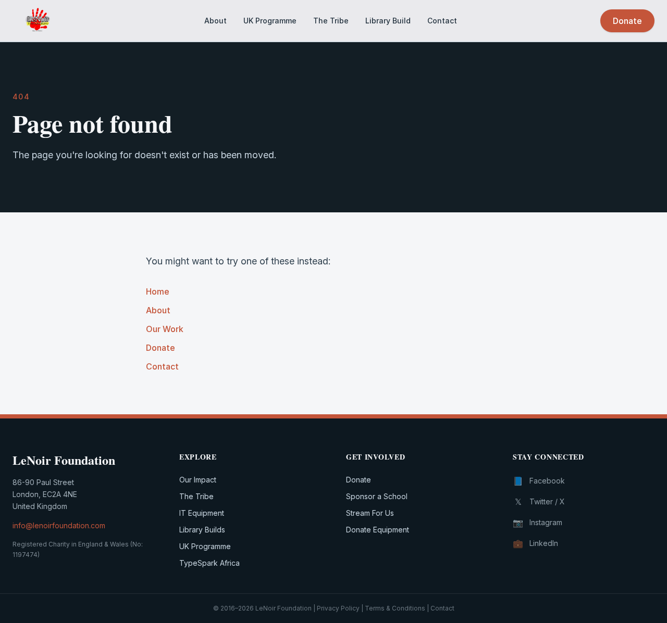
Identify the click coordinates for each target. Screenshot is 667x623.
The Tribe (331, 20)
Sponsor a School (376, 496)
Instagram (537, 522)
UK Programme (270, 20)
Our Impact (197, 479)
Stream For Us (370, 512)
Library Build (388, 20)
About (215, 20)
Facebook (539, 481)
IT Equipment (201, 512)
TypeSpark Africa (209, 562)
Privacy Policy (338, 608)
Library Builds (202, 529)
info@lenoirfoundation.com (59, 525)
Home (157, 291)
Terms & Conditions (395, 608)
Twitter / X (540, 502)
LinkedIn (535, 543)
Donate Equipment (377, 529)
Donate (627, 21)
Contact (442, 20)
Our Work (164, 329)
